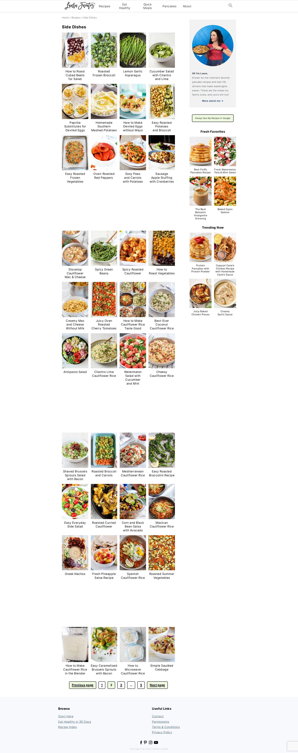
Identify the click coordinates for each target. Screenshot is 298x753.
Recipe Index (67, 727)
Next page (157, 685)
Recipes (104, 6)
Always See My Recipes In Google (212, 118)
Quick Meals (147, 6)
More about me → (213, 100)
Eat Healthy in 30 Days (74, 722)
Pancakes (170, 6)
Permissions (160, 722)
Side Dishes (90, 17)
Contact (158, 716)
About (187, 6)
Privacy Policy (162, 732)
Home (65, 17)
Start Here (65, 716)
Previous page (82, 685)
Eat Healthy (124, 6)
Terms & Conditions (166, 727)
